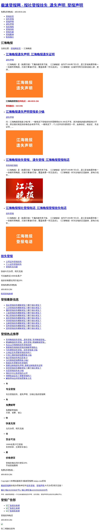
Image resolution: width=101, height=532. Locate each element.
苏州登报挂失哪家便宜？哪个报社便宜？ (23, 368)
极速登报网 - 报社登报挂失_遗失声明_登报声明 (42, 5)
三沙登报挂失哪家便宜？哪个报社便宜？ (23, 308)
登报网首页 (16, 48)
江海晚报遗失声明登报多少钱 (25, 111)
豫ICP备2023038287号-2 (11, 490)
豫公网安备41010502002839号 (35, 490)
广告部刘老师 (14, 505)
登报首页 (10, 16)
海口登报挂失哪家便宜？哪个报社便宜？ (23, 315)
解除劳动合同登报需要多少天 (19, 378)
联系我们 (10, 37)
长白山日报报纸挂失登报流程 (19, 345)
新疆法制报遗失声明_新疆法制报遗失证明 (24, 365)
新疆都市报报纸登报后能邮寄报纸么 (21, 347)
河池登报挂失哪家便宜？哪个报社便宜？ (23, 321)
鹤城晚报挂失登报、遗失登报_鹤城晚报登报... (26, 342)
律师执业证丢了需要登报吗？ (19, 376)
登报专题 (10, 32)
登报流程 (10, 29)
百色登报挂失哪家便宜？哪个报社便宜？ (23, 326)
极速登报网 (6, 485)
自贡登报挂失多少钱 (15, 371)
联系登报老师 (7, 294)
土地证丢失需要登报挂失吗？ (19, 352)
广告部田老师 (14, 511)
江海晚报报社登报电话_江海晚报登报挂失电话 (36, 208)
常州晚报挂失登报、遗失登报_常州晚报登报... (26, 340)
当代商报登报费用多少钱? (17, 360)
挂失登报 (10, 19)
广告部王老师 (14, 508)
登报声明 (10, 22)
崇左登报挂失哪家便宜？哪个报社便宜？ (23, 305)
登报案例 (10, 34)
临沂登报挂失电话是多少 (17, 358)
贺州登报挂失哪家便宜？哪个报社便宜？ (23, 328)
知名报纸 (10, 27)
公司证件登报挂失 (14, 262)
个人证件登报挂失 (14, 264)
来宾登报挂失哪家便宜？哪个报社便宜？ (23, 318)
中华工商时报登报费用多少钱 (19, 355)
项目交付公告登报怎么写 (17, 373)
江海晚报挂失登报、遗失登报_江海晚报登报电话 (37, 159)
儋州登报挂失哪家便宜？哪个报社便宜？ (23, 310)
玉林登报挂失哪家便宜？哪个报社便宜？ (23, 323)
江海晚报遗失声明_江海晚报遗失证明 (30, 54)
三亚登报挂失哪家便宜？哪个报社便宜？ (23, 313)
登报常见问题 (12, 267)
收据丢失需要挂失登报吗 (17, 363)
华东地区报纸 (12, 165)
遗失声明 (10, 24)
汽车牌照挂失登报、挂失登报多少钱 (21, 350)
